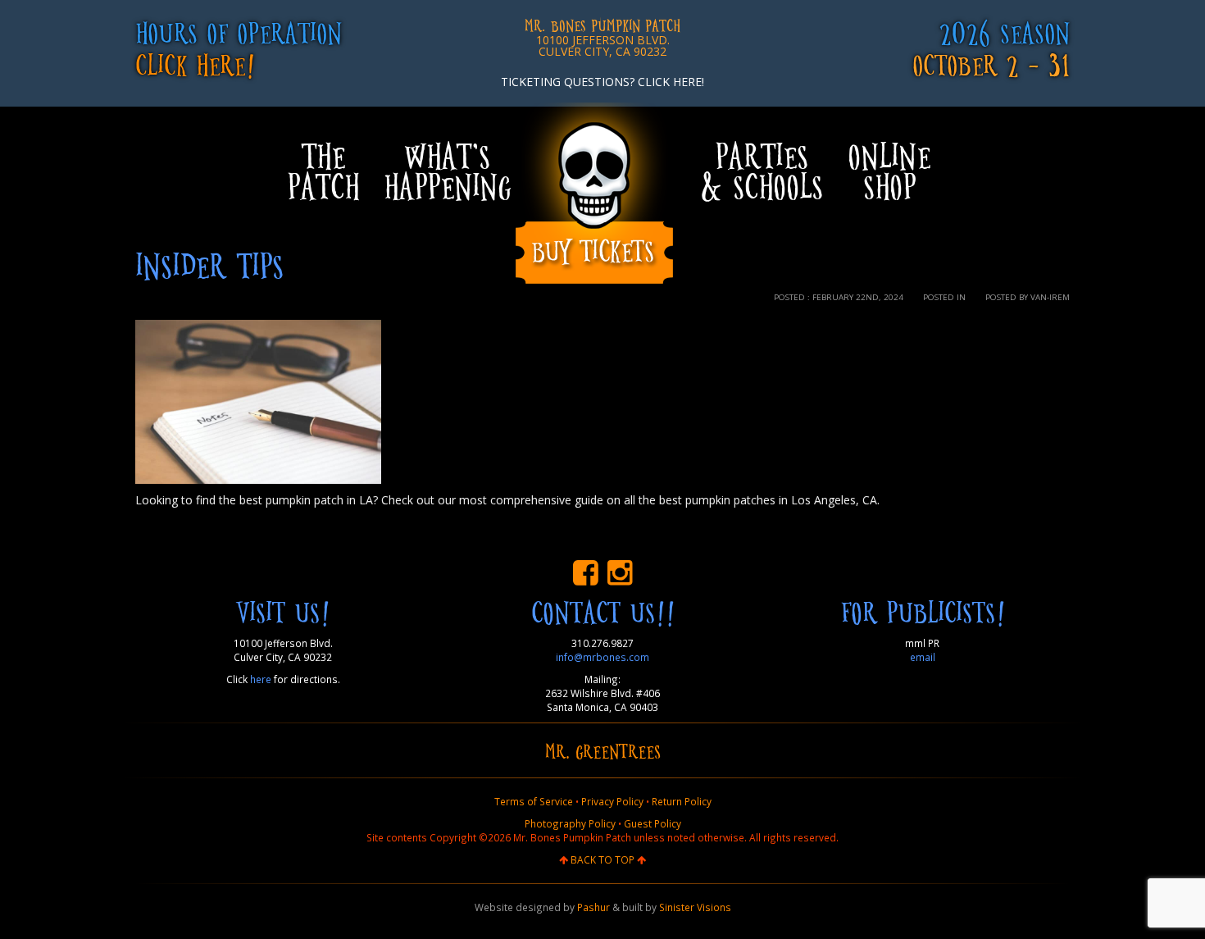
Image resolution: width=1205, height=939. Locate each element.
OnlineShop (889, 170)
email (922, 656)
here (260, 679)
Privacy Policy (612, 801)
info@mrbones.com (602, 656)
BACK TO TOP (602, 859)
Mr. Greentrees (603, 750)
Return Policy (682, 801)
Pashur (593, 907)
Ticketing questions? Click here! (602, 81)
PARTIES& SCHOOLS (761, 170)
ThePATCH (323, 170)
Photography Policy (570, 823)
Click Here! (195, 63)
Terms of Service (533, 801)
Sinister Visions (695, 907)
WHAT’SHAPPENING (447, 170)
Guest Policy (652, 823)
